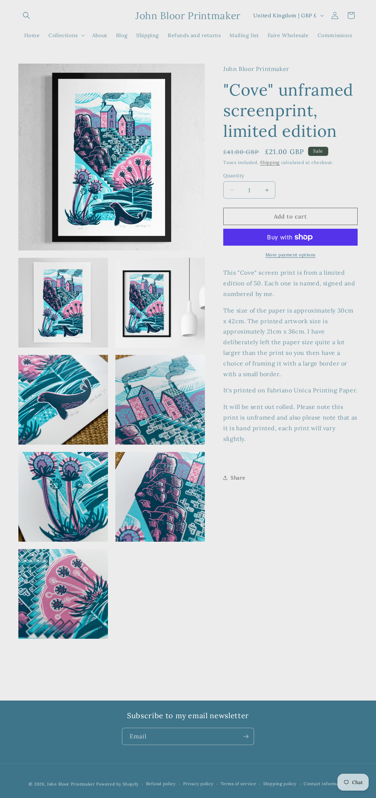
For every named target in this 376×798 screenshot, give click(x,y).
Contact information (325, 783)
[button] (26, 15)
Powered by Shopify (117, 784)
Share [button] (238, 477)
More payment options (290, 254)
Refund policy (161, 783)
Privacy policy (198, 783)
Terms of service (238, 783)
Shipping (270, 162)
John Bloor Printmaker (71, 784)
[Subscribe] (246, 736)
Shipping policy (280, 783)
